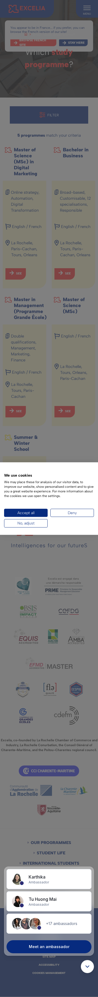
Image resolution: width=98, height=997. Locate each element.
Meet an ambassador (49, 946)
